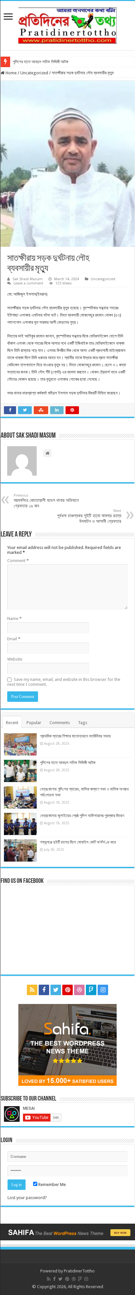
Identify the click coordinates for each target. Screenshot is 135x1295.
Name (14, 618)
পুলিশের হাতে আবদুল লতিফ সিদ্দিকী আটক (40, 61)
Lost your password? (27, 1197)
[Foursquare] (91, 990)
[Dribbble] (79, 990)
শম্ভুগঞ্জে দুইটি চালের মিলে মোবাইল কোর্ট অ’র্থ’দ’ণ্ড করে (78, 842)
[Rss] (32, 990)
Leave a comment (28, 283)
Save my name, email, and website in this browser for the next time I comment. (63, 682)
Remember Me (51, 1184)
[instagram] (103, 990)
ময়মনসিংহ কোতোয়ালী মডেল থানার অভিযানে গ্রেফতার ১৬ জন (46, 500)
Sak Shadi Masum (27, 279)
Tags (82, 722)
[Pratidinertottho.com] (67, 24)
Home (11, 72)
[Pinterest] (67, 990)
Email (13, 638)
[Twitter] (55, 990)
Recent (12, 722)
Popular (34, 722)
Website (14, 659)
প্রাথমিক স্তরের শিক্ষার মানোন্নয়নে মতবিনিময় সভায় (75, 736)
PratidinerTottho (79, 1270)
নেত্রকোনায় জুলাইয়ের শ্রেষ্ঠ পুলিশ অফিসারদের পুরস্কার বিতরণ (82, 815)
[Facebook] (44, 990)
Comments (59, 722)
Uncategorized (34, 72)
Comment (18, 560)
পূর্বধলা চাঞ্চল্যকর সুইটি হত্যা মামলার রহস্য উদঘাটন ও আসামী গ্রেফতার (89, 516)
